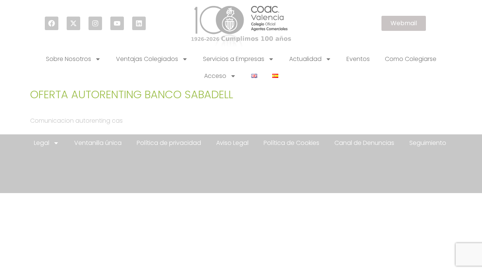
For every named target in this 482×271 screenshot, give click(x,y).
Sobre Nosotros (68, 59)
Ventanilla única (98, 143)
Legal (41, 143)
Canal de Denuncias (364, 143)
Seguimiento (427, 143)
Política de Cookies (291, 143)
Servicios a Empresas (233, 59)
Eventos (358, 59)
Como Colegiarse (410, 59)
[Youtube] (117, 23)
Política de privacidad (169, 143)
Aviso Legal (232, 143)
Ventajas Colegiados (147, 59)
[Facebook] (51, 23)
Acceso (215, 76)
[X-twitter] (73, 23)
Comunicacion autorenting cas (76, 120)
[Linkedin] (139, 23)
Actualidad (305, 59)
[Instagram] (95, 23)
